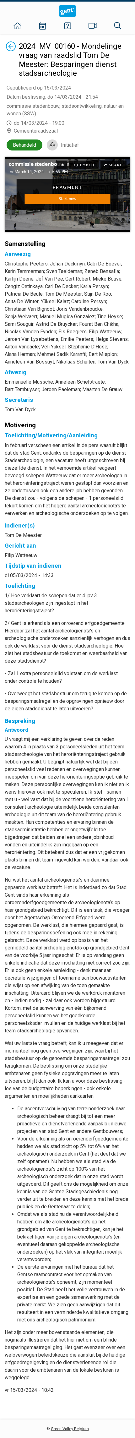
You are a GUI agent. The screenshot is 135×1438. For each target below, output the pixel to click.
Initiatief (70, 145)
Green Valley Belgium (70, 1428)
